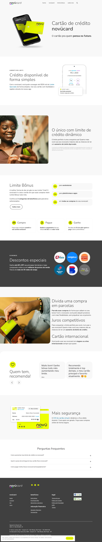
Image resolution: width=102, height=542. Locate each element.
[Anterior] (12, 382)
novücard (51, 3)
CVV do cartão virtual (61, 418)
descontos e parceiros (37, 503)
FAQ (10, 503)
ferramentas (34, 512)
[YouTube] (39, 485)
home (44, 3)
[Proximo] (19, 382)
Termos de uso (56, 498)
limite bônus (61, 3)
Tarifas (54, 507)
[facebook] (32, 485)
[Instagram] (35, 485)
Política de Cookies (57, 500)
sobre (11, 505)
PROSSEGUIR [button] (69, 538)
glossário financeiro (36, 510)
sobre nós (71, 3)
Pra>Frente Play (35, 500)
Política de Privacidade (58, 503)
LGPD (53, 505)
